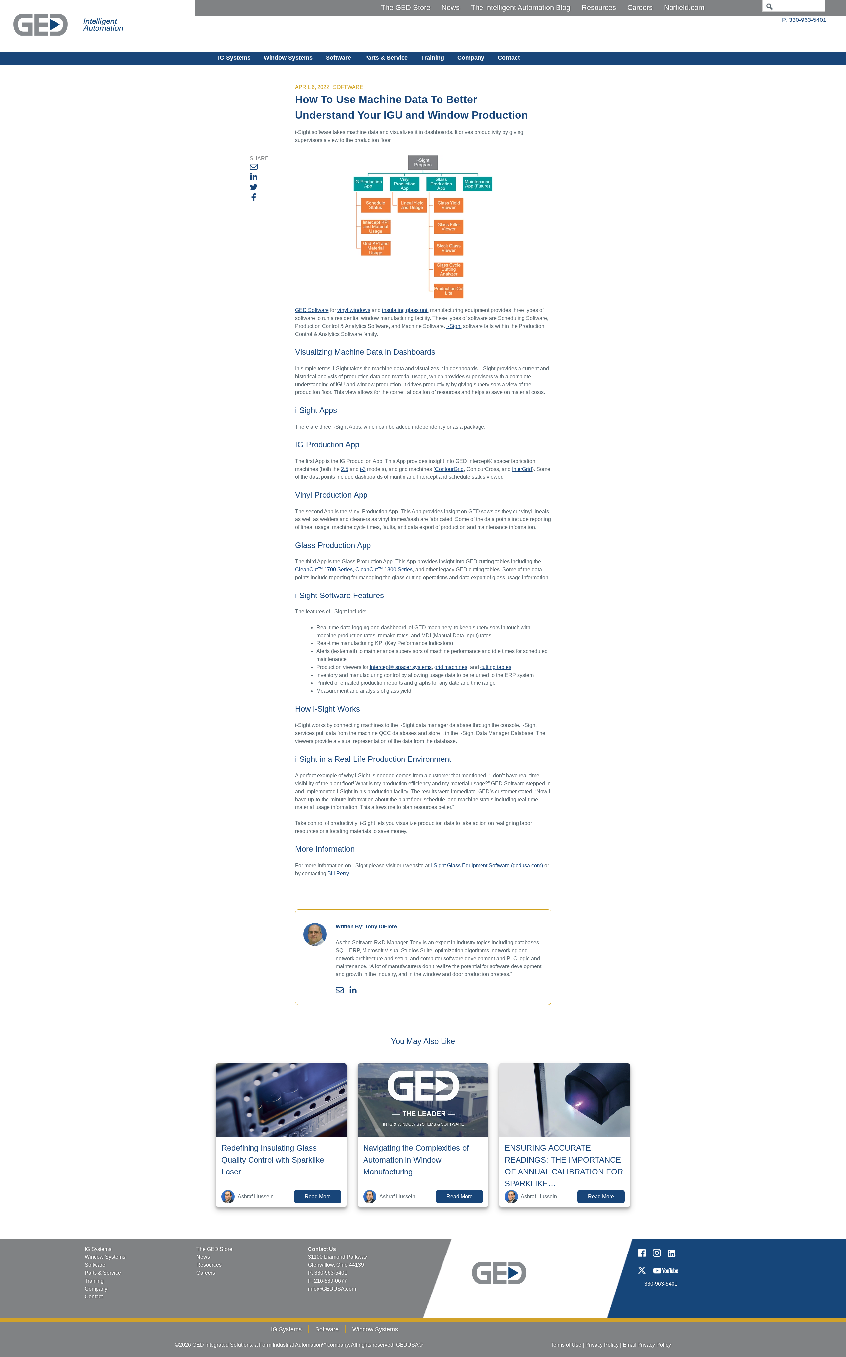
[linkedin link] (671, 1258)
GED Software (312, 310)
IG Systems (234, 57)
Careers (640, 7)
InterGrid (522, 469)
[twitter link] (641, 1276)
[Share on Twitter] (254, 188)
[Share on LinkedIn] (254, 178)
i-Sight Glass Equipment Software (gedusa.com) (487, 865)
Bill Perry (338, 873)
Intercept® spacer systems (401, 667)
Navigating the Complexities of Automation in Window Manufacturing (416, 1159)
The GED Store (405, 7)
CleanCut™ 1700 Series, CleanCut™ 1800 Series (354, 569)
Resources (599, 7)
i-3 (363, 469)
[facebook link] (641, 1258)
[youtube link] (665, 1276)
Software (338, 57)
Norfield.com (684, 7)
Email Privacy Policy (647, 1345)
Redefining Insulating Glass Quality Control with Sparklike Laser (272, 1159)
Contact (509, 57)
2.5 (344, 469)
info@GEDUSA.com (332, 1289)
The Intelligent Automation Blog (520, 7)
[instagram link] (656, 1258)
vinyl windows (353, 310)
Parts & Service (386, 57)
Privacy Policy (602, 1345)
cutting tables (495, 667)
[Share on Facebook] (254, 198)
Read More (318, 1196)
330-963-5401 (807, 20)
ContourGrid (449, 469)
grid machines (450, 667)
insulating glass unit (405, 310)
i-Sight (454, 326)
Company (470, 57)
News (451, 7)
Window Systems (288, 57)
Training (432, 57)
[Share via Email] (254, 168)
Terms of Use (566, 1345)
